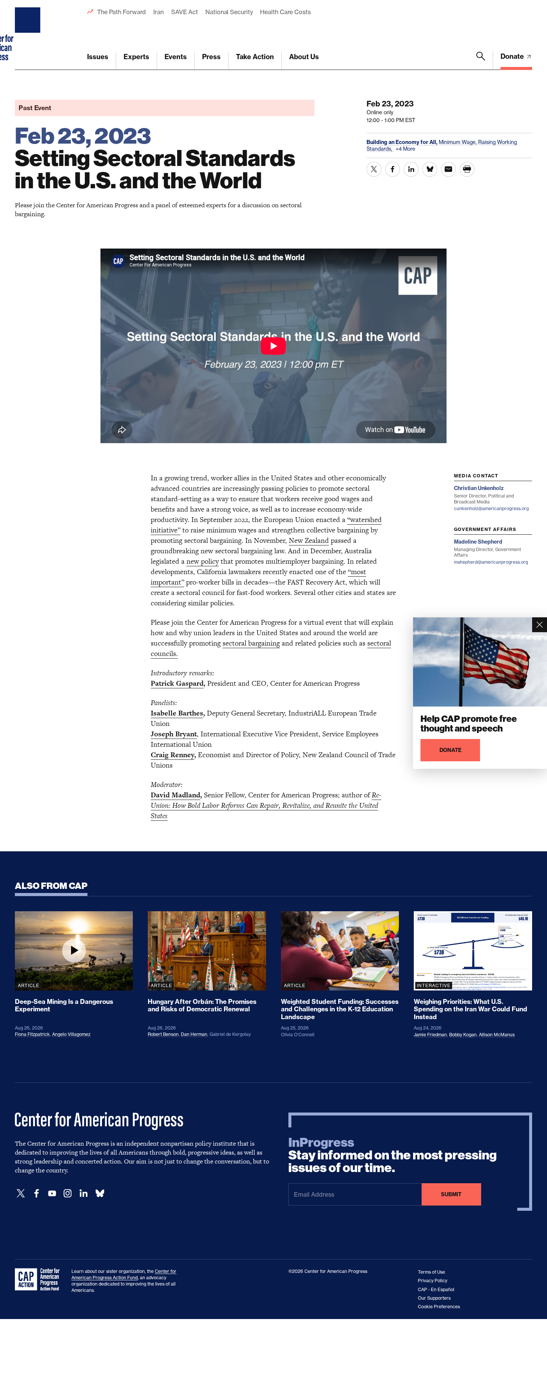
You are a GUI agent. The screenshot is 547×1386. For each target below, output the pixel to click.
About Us (304, 56)
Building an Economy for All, (403, 142)
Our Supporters (434, 1298)
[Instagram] (68, 1193)
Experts (136, 56)
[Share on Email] (448, 169)
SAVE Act (184, 12)
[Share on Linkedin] (411, 169)
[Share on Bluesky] (429, 169)
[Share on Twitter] (374, 169)
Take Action (255, 56)
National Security (229, 12)
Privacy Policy (432, 1280)
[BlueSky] (99, 1193)
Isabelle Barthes (177, 713)
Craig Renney (172, 755)
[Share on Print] (467, 169)
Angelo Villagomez (71, 1034)
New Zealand (309, 540)
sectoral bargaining (251, 643)
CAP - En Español (436, 1289)
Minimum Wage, (458, 142)
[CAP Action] (39, 1279)
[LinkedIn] (83, 1193)
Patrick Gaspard (177, 683)
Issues (97, 56)
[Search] (480, 60)
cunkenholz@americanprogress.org (491, 508)
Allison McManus (497, 1034)
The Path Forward (121, 12)
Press (211, 56)
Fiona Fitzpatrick (32, 1034)
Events (175, 56)
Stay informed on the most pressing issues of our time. (392, 1155)
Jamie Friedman (430, 1034)
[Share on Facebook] (392, 169)
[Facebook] (36, 1193)
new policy (202, 561)
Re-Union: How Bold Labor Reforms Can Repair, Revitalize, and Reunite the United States (266, 805)
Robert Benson (163, 1034)
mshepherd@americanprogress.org (491, 562)
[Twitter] (21, 1193)
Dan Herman (194, 1034)
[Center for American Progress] (28, 35)
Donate (512, 56)
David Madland (175, 795)
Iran (158, 12)
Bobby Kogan (463, 1034)
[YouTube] (52, 1193)
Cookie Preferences (439, 1306)
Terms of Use (431, 1272)
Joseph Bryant (174, 734)
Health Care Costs (285, 12)
